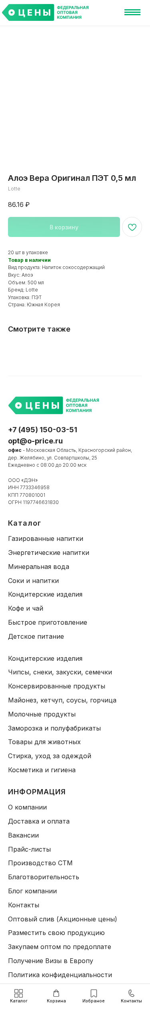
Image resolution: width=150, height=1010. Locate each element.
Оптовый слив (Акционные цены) (62, 919)
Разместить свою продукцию (56, 933)
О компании (27, 807)
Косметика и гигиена (42, 770)
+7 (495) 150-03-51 (42, 429)
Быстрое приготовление (47, 622)
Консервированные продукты (56, 686)
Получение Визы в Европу (50, 961)
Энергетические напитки (48, 553)
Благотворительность (43, 877)
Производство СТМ (40, 863)
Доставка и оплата (39, 821)
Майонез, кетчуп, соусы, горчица (62, 700)
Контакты (23, 905)
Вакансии (23, 835)
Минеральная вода (38, 567)
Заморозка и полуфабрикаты (54, 728)
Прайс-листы (29, 849)
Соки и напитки (33, 581)
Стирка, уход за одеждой (49, 756)
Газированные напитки (45, 538)
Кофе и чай (25, 608)
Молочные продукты (42, 714)
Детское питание (36, 636)
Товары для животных (44, 742)
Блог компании (32, 891)
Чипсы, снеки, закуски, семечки (60, 672)
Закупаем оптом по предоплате (59, 947)
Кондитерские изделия (45, 594)
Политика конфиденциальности (60, 975)
